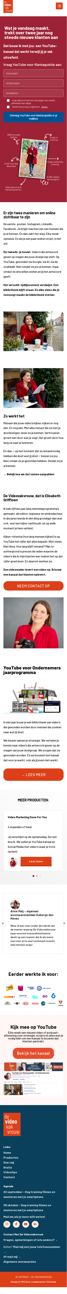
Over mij (8, 1162)
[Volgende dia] (64, 923)
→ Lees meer (33, 774)
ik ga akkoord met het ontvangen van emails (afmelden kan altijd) (33, 102)
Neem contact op (33, 586)
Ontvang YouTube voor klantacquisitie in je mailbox (33, 117)
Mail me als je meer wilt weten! (24, 1216)
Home (7, 1152)
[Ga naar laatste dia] (3, 923)
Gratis (7, 1167)
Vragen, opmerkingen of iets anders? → (30, 1239)
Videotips (10, 1172)
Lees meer (36, 861)
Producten (10, 1157)
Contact (9, 1177)
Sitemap (51, 1281)
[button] (33, 4)
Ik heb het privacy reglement (29, 106)
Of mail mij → (12, 1256)
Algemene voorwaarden (19, 1261)
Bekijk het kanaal (33, 1053)
